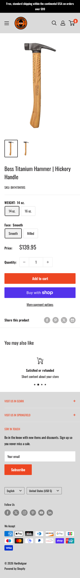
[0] (72, 23)
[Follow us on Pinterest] (33, 513)
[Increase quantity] (47, 262)
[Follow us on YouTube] (41, 513)
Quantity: (10, 262)
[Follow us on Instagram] (24, 513)
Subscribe (18, 469)
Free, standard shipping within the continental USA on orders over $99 (40, 6)
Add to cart (40, 278)
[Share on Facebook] (47, 319)
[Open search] (54, 23)
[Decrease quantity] (24, 262)
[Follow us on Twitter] (16, 513)
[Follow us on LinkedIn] (50, 513)
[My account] (63, 23)
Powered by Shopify (14, 568)
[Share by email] (72, 319)
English (10, 491)
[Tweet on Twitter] (64, 319)
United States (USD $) (40, 491)
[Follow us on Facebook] (7, 513)
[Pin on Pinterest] (55, 319)
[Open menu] (6, 23)
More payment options (40, 304)
